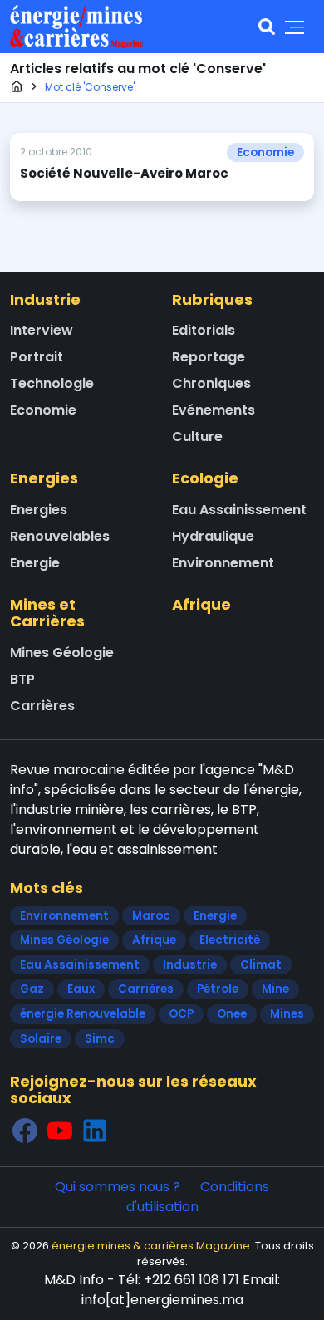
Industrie (45, 299)
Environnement (223, 562)
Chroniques (211, 383)
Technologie (52, 383)
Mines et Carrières (47, 612)
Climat (261, 965)
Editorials (203, 330)
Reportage (208, 356)
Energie (35, 562)
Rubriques (212, 299)
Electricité (229, 940)
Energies (44, 478)
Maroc (151, 916)
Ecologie (205, 478)
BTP (22, 679)
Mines (287, 1014)
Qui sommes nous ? (117, 1186)
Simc (100, 1039)
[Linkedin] (95, 1130)
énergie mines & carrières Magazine (151, 1246)
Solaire (40, 1039)
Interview (41, 330)
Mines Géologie (62, 652)
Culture (197, 436)
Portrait (36, 356)
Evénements (213, 410)
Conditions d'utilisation (198, 1196)
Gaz (32, 989)
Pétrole (217, 989)
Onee (232, 1014)
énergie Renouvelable (82, 1014)
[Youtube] (60, 1130)
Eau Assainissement (239, 509)
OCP (181, 1014)
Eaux (81, 989)
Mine (275, 989)
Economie (265, 152)
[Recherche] (266, 27)
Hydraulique (213, 536)
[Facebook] (25, 1130)
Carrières (42, 705)
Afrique (201, 604)
